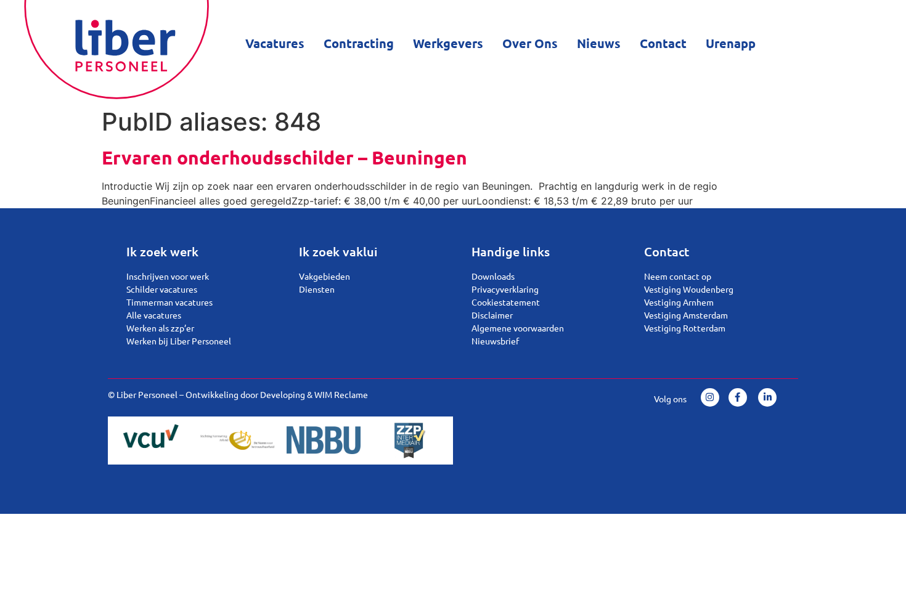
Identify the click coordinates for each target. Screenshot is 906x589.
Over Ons (530, 43)
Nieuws (599, 43)
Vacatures (274, 43)
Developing (282, 394)
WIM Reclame (341, 394)
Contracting (359, 43)
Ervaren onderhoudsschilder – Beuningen (284, 157)
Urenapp (731, 43)
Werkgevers (448, 43)
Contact (663, 43)
